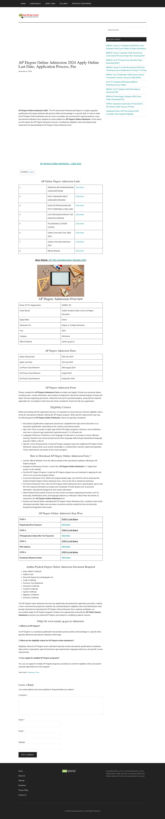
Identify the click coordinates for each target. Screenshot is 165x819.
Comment (23, 695)
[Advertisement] (61, 43)
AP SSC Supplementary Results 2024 (67, 260)
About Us (22, 776)
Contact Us (22, 795)
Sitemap (21, 780)
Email (21, 731)
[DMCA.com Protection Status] (69, 772)
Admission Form (33, 672)
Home (21, 771)
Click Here (80, 187)
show (31, 172)
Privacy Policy (23, 790)
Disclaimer (22, 785)
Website (22, 742)
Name (21, 720)
